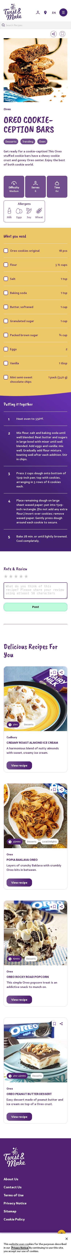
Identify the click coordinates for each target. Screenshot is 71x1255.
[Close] (67, 1239)
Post (35, 607)
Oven (42, 141)
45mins (16, 841)
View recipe (19, 765)
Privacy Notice (15, 1203)
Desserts (10, 141)
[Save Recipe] (54, 672)
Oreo (7, 109)
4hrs (15, 724)
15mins (16, 958)
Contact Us (12, 1187)
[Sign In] (38, 12)
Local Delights (49, 841)
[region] (35, 1244)
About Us (11, 1179)
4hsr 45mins (19, 1075)
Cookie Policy (14, 1219)
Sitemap (10, 1211)
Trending (27, 141)
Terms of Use (13, 1195)
